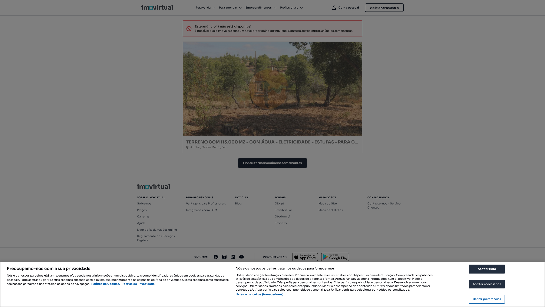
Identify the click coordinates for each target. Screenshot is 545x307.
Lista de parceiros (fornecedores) (259, 294)
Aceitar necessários (487, 284)
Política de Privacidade (138, 284)
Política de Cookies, (105, 284)
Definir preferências (487, 299)
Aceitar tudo (487, 269)
